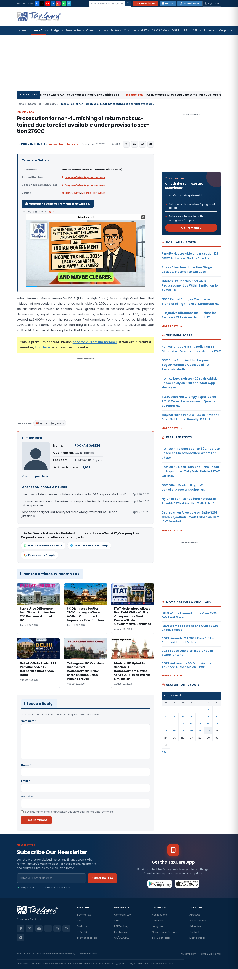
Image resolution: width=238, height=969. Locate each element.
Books (169, 3)
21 (200, 730)
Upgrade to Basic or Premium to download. (59, 204)
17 (166, 730)
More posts (170, 326)
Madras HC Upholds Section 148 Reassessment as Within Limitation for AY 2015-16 (190, 285)
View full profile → (35, 476)
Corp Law (225, 30)
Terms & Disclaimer (210, 953)
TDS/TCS (82, 932)
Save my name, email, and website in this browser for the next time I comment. (69, 811)
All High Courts (71, 193)
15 (208, 723)
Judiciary (50, 103)
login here (42, 347)
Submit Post (191, 3)
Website (27, 796)
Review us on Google (41, 555)
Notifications (159, 915)
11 (174, 723)
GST (144, 30)
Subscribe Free (102, 878)
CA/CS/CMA (121, 938)
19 (182, 730)
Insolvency (120, 932)
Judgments (159, 926)
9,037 (86, 467)
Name (26, 765)
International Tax (87, 938)
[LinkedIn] (53, 3)
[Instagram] (58, 3)
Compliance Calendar (165, 932)
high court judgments (51, 423)
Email (25, 781)
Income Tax (38, 30)
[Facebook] (37, 3)
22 (208, 730)
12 (183, 723)
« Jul (164, 751)
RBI (186, 30)
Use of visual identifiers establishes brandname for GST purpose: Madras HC (74, 494)
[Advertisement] (119, 63)
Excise (115, 30)
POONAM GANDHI (33, 144)
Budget (56, 30)
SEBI (195, 30)
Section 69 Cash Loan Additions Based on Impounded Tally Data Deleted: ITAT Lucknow (191, 471)
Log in (50, 211)
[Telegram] (69, 3)
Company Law (96, 30)
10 (166, 723)
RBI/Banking (121, 926)
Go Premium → (191, 228)
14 (199, 723)
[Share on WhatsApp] (142, 144)
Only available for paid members (85, 177)
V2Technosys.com (86, 953)
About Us (194, 915)
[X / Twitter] (42, 3)
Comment (28, 721)
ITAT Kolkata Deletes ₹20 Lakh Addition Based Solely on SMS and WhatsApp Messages (190, 383)
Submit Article (197, 920)
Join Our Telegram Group (91, 545)
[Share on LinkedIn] (134, 144)
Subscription (147, 3)
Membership (197, 938)
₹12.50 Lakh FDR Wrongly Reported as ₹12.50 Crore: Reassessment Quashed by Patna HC (189, 401)
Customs (130, 30)
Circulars (157, 920)
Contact (194, 932)
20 (191, 730)
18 (174, 730)
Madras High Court (93, 193)
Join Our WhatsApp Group (44, 545)
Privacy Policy (188, 953)
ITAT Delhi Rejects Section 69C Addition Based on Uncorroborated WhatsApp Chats (191, 453)
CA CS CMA (159, 30)
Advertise (195, 926)
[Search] (128, 3)
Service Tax (73, 30)
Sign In (212, 3)
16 (217, 723)
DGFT (175, 30)
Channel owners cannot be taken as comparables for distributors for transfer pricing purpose (75, 503)
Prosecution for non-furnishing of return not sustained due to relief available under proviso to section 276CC (83, 125)
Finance (208, 30)
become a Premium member (95, 342)
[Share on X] (126, 144)
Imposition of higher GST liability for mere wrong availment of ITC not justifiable (69, 514)
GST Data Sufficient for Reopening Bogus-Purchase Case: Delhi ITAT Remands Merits (187, 364)
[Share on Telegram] (150, 144)
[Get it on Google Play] (159, 883)
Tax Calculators (161, 938)
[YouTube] (47, 3)
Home (23, 30)
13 (191, 723)
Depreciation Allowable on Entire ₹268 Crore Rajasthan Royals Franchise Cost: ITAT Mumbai (191, 517)
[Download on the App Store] (187, 883)
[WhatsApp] (64, 3)
